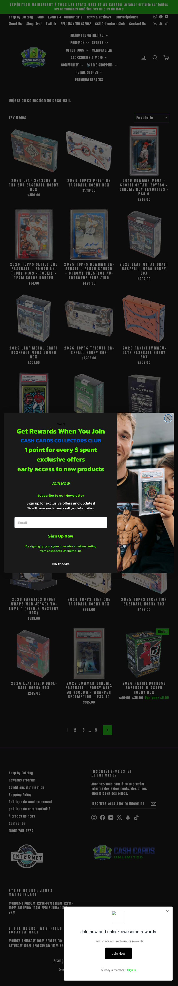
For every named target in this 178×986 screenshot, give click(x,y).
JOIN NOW (61, 483)
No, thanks (60, 563)
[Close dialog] (168, 418)
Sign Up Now (60, 536)
